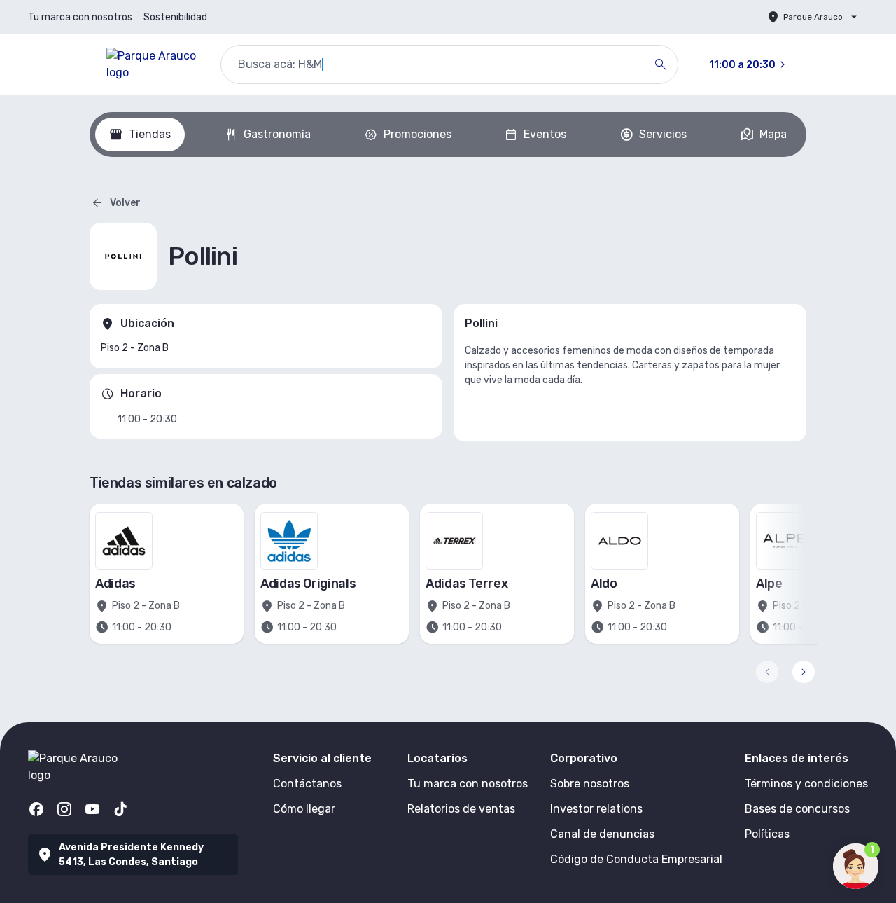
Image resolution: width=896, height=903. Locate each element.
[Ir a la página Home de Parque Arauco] (152, 64)
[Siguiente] (803, 672)
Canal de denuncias (602, 834)
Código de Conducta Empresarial (636, 859)
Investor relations (596, 808)
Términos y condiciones (806, 783)
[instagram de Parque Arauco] (64, 809)
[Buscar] (661, 64)
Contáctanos (307, 783)
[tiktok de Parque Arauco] (120, 809)
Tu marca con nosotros (80, 17)
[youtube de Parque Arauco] (92, 809)
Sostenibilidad (175, 17)
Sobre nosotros (589, 783)
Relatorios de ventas (461, 808)
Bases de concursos (797, 808)
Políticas (767, 834)
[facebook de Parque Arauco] (36, 809)
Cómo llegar (304, 808)
